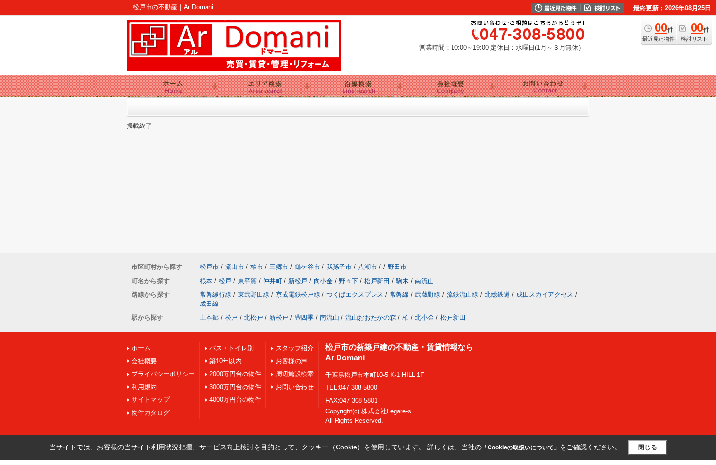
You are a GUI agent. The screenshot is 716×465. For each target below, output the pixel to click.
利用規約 (144, 387)
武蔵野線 (427, 294)
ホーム (141, 348)
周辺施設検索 (295, 373)
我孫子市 (339, 266)
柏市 (256, 266)
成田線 (209, 303)
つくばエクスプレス (354, 294)
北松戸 (253, 317)
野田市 (397, 266)
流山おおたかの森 (370, 317)
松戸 (225, 281)
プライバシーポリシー (163, 373)
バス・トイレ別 (231, 348)
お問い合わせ (295, 387)
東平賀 (247, 281)
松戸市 (209, 266)
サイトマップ (151, 399)
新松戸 (297, 281)
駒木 (402, 281)
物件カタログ (151, 412)
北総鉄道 (497, 294)
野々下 (348, 281)
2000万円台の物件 (235, 373)
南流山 (424, 281)
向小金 (323, 281)
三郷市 (278, 266)
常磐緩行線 (215, 294)
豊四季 (304, 317)
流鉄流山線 (462, 294)
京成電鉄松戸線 (298, 294)
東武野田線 (253, 294)
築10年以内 (225, 361)
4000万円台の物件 (235, 399)
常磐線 (399, 294)
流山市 (234, 266)
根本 (206, 281)
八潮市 (367, 266)
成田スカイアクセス (544, 294)
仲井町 (272, 281)
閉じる (647, 447)
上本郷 (209, 317)
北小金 (424, 317)
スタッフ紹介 (295, 348)
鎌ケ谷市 (307, 266)
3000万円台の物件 (235, 387)
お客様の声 (291, 361)
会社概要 (144, 361)
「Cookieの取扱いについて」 (521, 447)
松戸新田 (377, 281)
